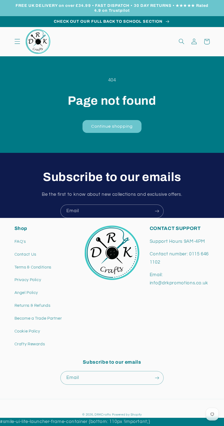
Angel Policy (26, 293)
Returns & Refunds (32, 306)
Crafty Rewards (29, 344)
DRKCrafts (103, 414)
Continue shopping (112, 126)
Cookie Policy (27, 331)
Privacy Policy (27, 280)
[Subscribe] (157, 211)
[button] (17, 41)
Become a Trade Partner (38, 318)
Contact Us (25, 254)
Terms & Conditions (32, 267)
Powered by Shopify (127, 414)
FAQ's (20, 242)
